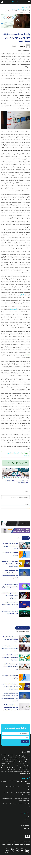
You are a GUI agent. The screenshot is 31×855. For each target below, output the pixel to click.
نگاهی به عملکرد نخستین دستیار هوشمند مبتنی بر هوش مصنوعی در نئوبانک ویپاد (10, 657)
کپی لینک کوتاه (24, 453)
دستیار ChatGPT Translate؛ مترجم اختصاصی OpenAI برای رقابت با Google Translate (10, 563)
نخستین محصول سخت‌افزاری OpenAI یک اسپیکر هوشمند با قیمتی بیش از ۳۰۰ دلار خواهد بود (10, 707)
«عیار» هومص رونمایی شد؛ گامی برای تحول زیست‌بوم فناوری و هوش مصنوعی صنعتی (9, 648)
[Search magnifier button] (1, 2)
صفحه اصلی (25, 7)
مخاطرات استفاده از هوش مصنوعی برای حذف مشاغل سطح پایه (10, 604)
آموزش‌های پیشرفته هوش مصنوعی (20, 9)
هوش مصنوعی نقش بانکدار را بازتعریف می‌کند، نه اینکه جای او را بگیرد (10, 666)
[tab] (26, 538)
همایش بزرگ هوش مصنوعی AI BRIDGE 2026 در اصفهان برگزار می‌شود (10, 546)
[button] (29, 2)
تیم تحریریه (22, 46)
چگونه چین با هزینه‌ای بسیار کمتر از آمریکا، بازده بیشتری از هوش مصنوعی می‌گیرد (10, 595)
